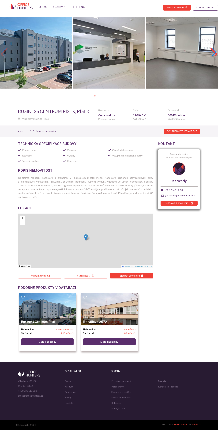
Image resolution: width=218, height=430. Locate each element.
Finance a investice (121, 392)
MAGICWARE (180, 424)
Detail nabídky (47, 341)
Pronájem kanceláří (121, 381)
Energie (162, 381)
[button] (213, 52)
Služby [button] (58, 6)
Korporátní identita (168, 386)
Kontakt (69, 403)
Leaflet (127, 266)
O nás (43, 6)
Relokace (116, 403)
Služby (68, 397)
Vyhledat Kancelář (177, 7)
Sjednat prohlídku (130, 275)
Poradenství (117, 386)
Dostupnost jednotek (181, 131)
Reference (79, 6)
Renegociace (118, 408)
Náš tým (69, 386)
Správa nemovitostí (121, 397)
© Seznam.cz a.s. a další (142, 266)
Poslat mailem (38, 275)
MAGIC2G (197, 424)
